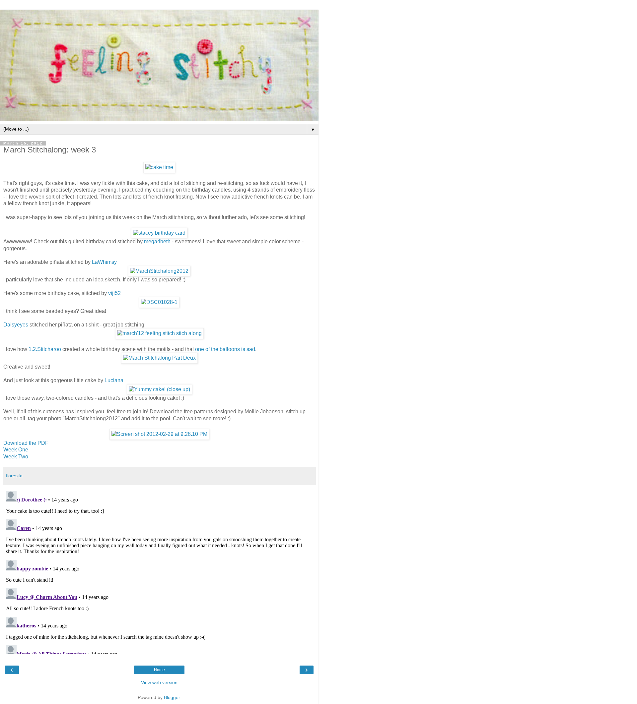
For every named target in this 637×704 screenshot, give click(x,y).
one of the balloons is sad (225, 349)
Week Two (15, 456)
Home (159, 670)
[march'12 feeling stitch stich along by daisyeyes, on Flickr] (159, 333)
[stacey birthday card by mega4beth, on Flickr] (159, 233)
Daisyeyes (15, 324)
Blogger (172, 697)
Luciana (114, 380)
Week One (15, 449)
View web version (159, 682)
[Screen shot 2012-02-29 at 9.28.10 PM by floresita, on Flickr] (159, 434)
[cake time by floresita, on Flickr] (159, 167)
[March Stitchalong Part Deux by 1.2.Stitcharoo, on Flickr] (159, 358)
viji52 (114, 293)
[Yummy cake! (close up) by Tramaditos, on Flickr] (159, 389)
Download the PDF (25, 443)
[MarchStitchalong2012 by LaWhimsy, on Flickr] (159, 271)
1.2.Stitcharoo (45, 349)
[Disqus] (159, 571)
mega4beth (157, 241)
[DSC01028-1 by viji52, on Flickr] (159, 302)
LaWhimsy (104, 262)
